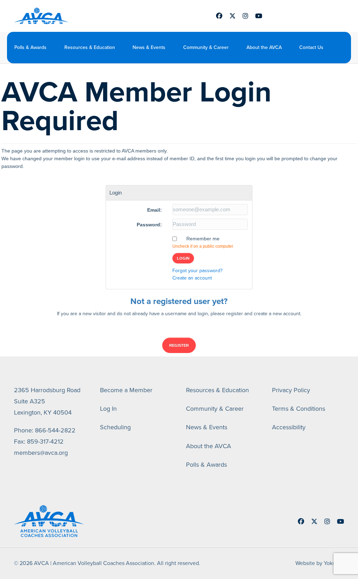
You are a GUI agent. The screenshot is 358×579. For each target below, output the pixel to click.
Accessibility (289, 427)
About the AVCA (264, 47)
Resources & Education (89, 47)
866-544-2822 (55, 430)
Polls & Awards (30, 47)
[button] (341, 47)
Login (183, 258)
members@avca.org (41, 452)
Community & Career (206, 47)
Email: (154, 210)
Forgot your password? (197, 270)
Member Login (303, 16)
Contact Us (311, 47)
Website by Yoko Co (319, 563)
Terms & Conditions (298, 408)
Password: (149, 224)
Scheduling (115, 427)
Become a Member (126, 390)
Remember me (203, 238)
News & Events (149, 47)
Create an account (192, 278)
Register (179, 345)
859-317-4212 (45, 441)
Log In (108, 408)
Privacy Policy (291, 390)
